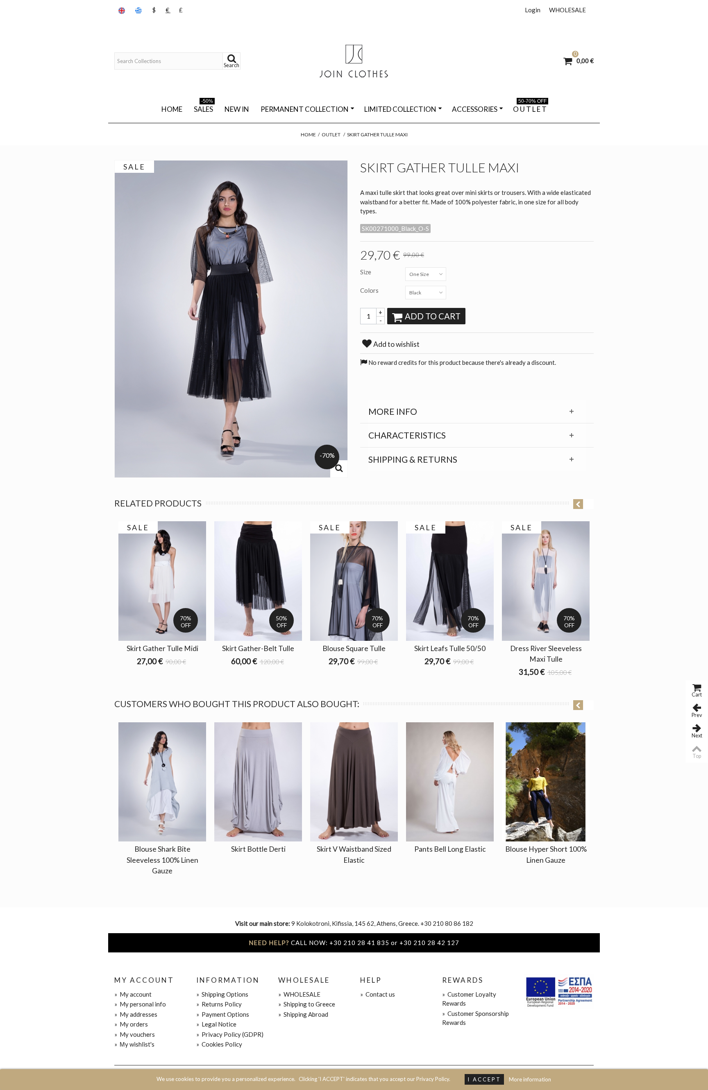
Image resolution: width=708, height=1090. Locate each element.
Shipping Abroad (303, 1014)
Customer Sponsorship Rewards (475, 1018)
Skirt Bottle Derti (258, 849)
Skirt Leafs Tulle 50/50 (450, 648)
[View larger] (338, 468)
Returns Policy (219, 1004)
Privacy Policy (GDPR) (229, 1034)
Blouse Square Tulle (354, 648)
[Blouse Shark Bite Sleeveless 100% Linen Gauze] (162, 782)
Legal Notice (216, 1024)
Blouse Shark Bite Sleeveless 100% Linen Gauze (162, 860)
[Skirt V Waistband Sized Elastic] (354, 782)
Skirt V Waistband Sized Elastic (354, 854)
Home (171, 109)
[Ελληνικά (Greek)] (139, 10)
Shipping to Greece (306, 1004)
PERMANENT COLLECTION (305, 109)
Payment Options (222, 1014)
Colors (370, 290)
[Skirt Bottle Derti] (258, 782)
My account (133, 994)
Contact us (377, 994)
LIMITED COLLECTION (400, 109)
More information (530, 1079)
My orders (131, 1024)
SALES (203, 107)
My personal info (140, 1004)
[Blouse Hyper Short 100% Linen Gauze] (546, 782)
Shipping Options (222, 994)
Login (532, 10)
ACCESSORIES (474, 109)
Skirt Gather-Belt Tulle (258, 648)
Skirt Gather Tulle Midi (162, 648)
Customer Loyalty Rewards (469, 998)
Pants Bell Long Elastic (450, 849)
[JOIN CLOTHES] (354, 61)
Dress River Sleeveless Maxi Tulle (546, 653)
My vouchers (134, 1034)
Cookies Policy (219, 1044)
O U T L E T (530, 107)
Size (366, 272)
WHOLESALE (567, 10)
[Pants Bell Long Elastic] (450, 782)
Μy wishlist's (134, 1044)
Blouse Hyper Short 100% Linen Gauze (546, 854)
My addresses (135, 1014)
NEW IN (237, 109)
